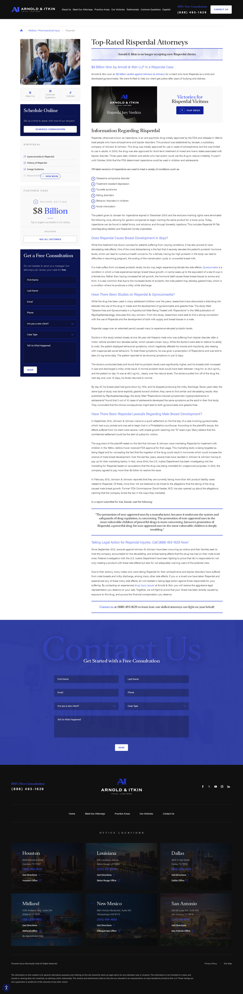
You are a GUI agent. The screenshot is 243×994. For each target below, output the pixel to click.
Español (166, 9)
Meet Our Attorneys (83, 9)
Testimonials (132, 9)
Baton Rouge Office (106, 880)
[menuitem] (66, 9)
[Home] (33, 9)
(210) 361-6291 (180, 919)
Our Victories (118, 9)
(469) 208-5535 (181, 869)
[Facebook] (203, 786)
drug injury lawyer (144, 585)
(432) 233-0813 (32, 919)
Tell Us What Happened (38, 345)
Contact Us (221, 9)
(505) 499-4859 (107, 919)
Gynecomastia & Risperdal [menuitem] (40, 156)
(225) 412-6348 (106, 869)
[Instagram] (222, 786)
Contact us (106, 607)
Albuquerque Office (107, 931)
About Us (66, 9)
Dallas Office (177, 880)
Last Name (32, 290)
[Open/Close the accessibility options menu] (6, 988)
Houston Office (30, 880)
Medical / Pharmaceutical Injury (44, 30)
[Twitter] (209, 786)
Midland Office (29, 931)
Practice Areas (102, 9)
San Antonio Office (180, 931)
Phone (30, 312)
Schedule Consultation (50, 129)
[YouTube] (215, 786)
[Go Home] (21, 30)
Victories (70, 96)
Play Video (193, 110)
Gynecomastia (210, 267)
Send (30, 369)
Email (30, 301)
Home (72, 813)
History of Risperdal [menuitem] (37, 162)
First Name (32, 279)
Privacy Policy (211, 963)
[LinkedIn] (228, 786)
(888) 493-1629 (192, 12)
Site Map (228, 963)
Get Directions (29, 875)
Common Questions (151, 9)
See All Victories (50, 239)
